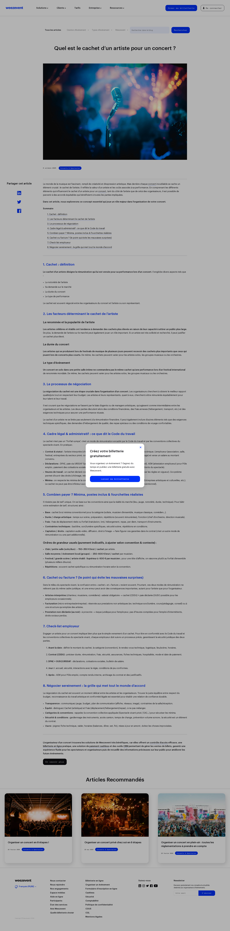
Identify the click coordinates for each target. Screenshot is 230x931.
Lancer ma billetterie (115, 479)
